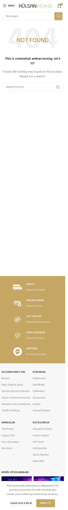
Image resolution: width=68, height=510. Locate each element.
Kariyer (36, 404)
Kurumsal (39, 372)
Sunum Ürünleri (41, 435)
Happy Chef (8, 435)
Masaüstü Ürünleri (42, 429)
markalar (8, 422)
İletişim (6, 378)
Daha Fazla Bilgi (21, 503)
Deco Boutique (10, 442)
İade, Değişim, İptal (12, 385)
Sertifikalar (39, 385)
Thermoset (8, 429)
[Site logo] (35, 6)
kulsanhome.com (13, 372)
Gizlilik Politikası (11, 410)
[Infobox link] (33, 287)
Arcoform (7, 448)
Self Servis (38, 442)
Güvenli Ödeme (41, 410)
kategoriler (41, 422)
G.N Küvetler (40, 448)
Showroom (39, 398)
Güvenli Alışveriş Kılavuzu (16, 391)
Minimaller (38, 461)
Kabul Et (45, 503)
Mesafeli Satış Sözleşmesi (16, 404)
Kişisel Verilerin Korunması (16, 398)
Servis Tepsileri (41, 455)
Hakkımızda (39, 378)
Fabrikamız (39, 391)
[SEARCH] (58, 16)
